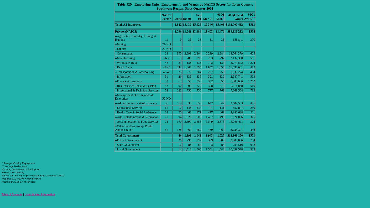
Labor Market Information (40, 194)
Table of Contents (12, 194)
